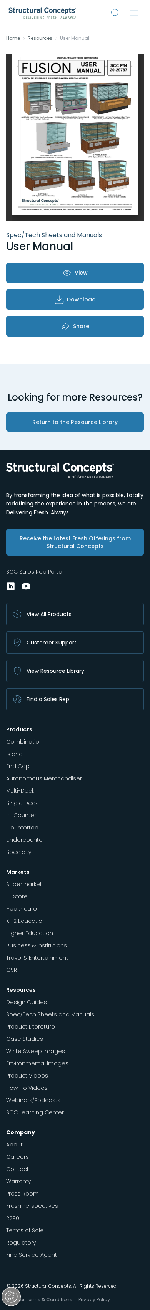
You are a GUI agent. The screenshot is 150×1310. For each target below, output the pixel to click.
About (14, 1144)
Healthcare (21, 909)
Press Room (22, 1193)
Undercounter (25, 840)
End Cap (18, 766)
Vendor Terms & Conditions (40, 1299)
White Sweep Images (35, 1051)
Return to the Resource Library (75, 422)
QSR (11, 970)
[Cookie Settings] (11, 1296)
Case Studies (24, 1039)
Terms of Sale (25, 1230)
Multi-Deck (20, 791)
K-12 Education (26, 921)
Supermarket (24, 884)
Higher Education (29, 933)
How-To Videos (27, 1088)
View (81, 272)
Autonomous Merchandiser (44, 778)
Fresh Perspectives (32, 1206)
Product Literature (30, 1026)
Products (19, 729)
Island (14, 754)
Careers (17, 1157)
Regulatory (21, 1242)
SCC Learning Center (35, 1112)
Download (81, 299)
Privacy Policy (94, 1299)
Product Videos (27, 1075)
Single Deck (22, 803)
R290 (12, 1218)
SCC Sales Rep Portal (34, 572)
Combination (24, 742)
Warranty (18, 1181)
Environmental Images (37, 1063)
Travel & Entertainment (37, 958)
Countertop (22, 827)
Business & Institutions (36, 945)
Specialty (18, 852)
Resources (40, 38)
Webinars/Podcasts (33, 1100)
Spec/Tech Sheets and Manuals (50, 1014)
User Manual (74, 38)
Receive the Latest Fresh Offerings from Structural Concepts (75, 542)
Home (13, 38)
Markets (18, 872)
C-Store (17, 896)
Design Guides (26, 1002)
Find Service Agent (31, 1255)
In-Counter (21, 815)
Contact (17, 1169)
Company (20, 1132)
